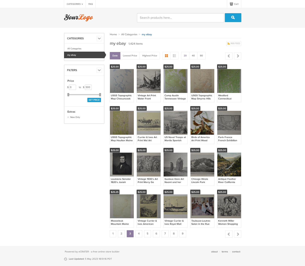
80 (201, 55)
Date (115, 55)
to (81, 87)
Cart (236, 4)
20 (185, 55)
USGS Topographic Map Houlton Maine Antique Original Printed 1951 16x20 (122, 142)
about (214, 251)
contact (236, 251)
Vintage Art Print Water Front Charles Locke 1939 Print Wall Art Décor (148, 100)
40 (193, 55)
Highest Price (149, 55)
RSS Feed (235, 43)
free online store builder (106, 251)
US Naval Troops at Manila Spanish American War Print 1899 (175, 142)
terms (225, 251)
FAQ (90, 4)
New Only (75, 117)
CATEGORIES (74, 4)
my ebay (71, 55)
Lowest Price (130, 55)
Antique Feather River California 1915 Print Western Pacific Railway (228, 184)
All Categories (74, 48)
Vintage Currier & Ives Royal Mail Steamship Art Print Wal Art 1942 (175, 225)
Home (113, 34)
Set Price (94, 100)
